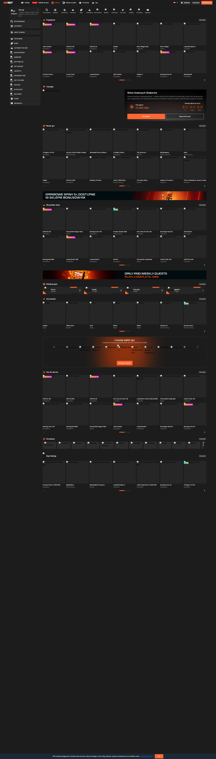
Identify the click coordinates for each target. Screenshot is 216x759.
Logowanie (195, 2)
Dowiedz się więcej (147, 756)
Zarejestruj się (207, 2)
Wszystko (202, 20)
